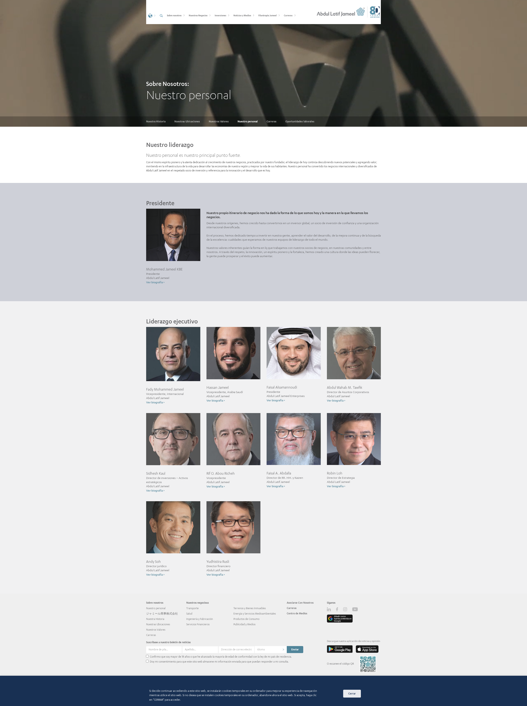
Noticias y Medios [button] (242, 15)
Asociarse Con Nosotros (300, 602)
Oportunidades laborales (299, 121)
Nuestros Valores (219, 121)
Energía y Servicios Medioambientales (254, 613)
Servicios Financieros (198, 624)
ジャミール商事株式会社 (162, 613)
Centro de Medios (297, 613)
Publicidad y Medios (244, 624)
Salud (189, 613)
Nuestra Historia (156, 121)
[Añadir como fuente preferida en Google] (340, 619)
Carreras (271, 121)
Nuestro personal (248, 121)
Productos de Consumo (246, 619)
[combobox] (271, 649)
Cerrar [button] (352, 693)
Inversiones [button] (220, 15)
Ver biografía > (155, 282)
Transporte (192, 608)
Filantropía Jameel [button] (267, 15)
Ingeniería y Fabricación (199, 619)
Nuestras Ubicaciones (187, 121)
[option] (263, 63)
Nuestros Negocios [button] (198, 15)
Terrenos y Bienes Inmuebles (249, 608)
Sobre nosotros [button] (174, 15)
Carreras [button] (288, 15)
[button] (151, 15)
